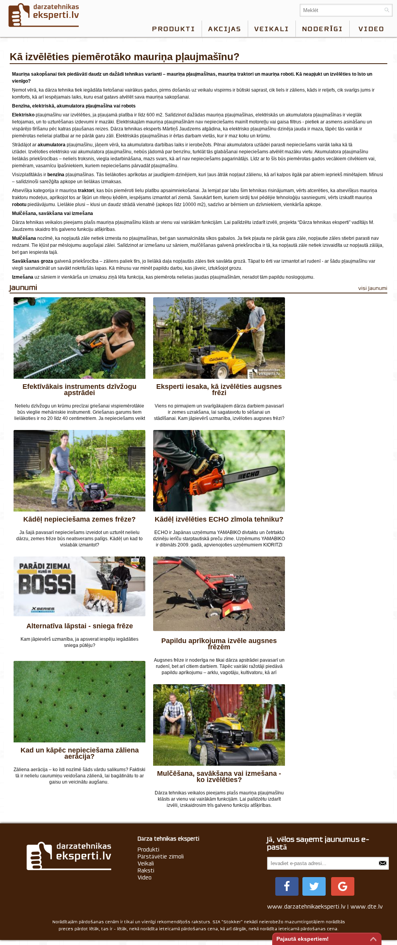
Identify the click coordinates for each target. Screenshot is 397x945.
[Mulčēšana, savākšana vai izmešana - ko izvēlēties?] (219, 725)
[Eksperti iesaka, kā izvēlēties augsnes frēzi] (219, 338)
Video (145, 877)
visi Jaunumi (372, 288)
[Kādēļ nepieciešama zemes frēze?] (79, 471)
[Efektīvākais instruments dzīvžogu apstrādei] (79, 338)
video (372, 29)
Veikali (271, 29)
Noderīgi (322, 29)
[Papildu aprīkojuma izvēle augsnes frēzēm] (219, 595)
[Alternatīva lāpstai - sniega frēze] (79, 587)
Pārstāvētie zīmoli (161, 856)
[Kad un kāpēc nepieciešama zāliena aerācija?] (79, 701)
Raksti (146, 870)
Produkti (173, 29)
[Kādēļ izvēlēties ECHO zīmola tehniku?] (219, 471)
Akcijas (225, 29)
